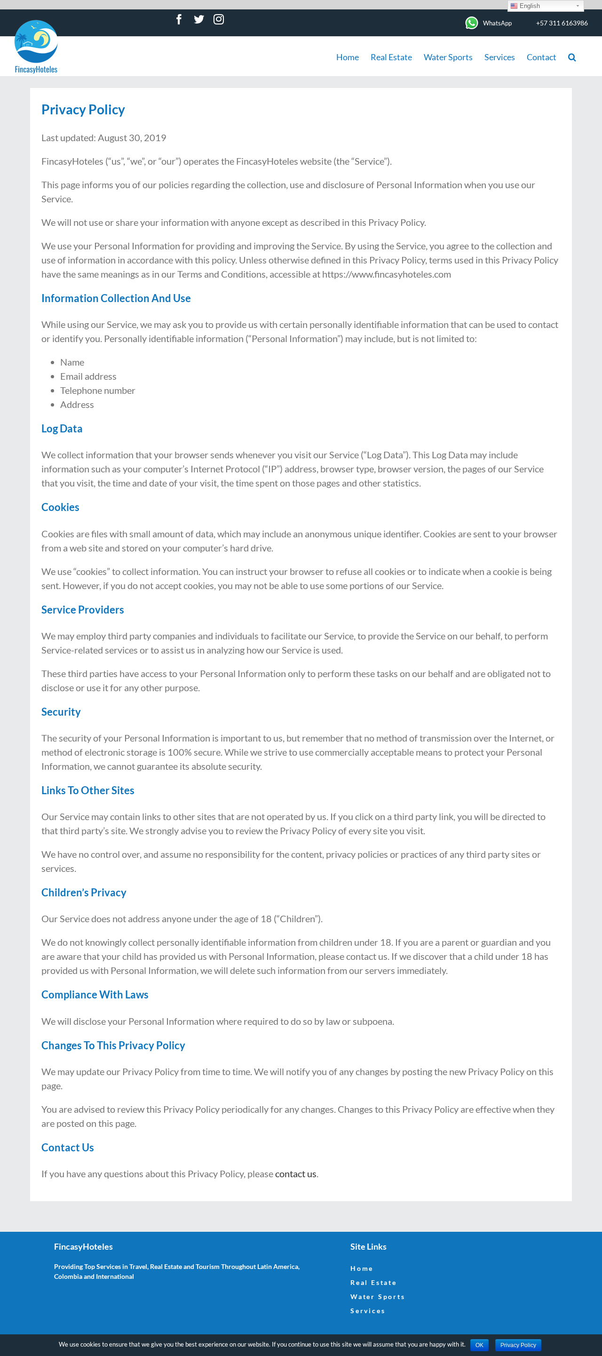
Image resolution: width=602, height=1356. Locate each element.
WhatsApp (497, 23)
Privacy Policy (518, 1345)
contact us (296, 1173)
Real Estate (373, 1282)
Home (361, 1268)
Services (367, 1311)
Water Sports (377, 1296)
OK (479, 1345)
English (529, 5)
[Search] (572, 56)
